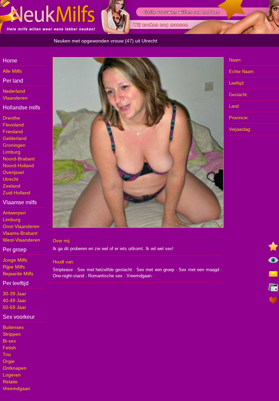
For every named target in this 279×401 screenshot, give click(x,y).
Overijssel (13, 172)
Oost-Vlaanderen (21, 226)
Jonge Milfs (15, 260)
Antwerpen (14, 212)
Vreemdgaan (16, 388)
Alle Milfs (12, 71)
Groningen (14, 145)
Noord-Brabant (19, 158)
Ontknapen (15, 368)
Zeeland (11, 186)
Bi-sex (9, 341)
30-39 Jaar (14, 293)
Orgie (9, 361)
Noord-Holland (18, 165)
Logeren (12, 375)
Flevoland (13, 124)
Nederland (14, 91)
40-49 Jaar (14, 300)
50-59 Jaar (14, 307)
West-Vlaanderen (21, 240)
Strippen (12, 334)
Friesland (13, 131)
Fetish (9, 347)
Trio (7, 354)
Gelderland (15, 138)
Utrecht (10, 179)
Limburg (11, 152)
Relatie (10, 381)
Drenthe (11, 118)
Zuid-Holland (16, 192)
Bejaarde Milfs (18, 273)
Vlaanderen (15, 98)
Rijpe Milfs (14, 266)
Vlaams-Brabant (20, 233)
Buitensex (13, 327)
